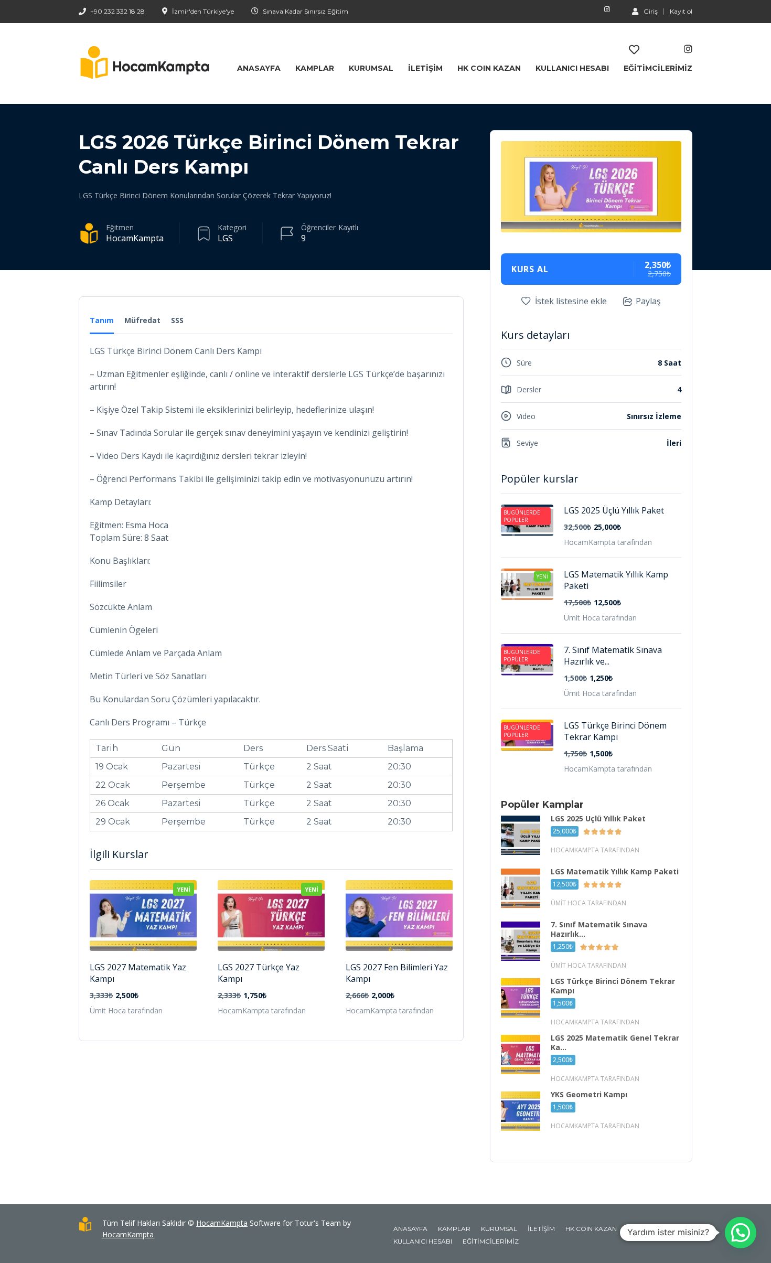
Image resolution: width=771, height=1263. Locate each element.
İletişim (425, 68)
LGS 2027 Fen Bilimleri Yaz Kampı (397, 972)
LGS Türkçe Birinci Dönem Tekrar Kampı (615, 731)
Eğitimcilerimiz (658, 68)
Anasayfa (259, 68)
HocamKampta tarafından (262, 1010)
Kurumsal (371, 68)
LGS (225, 238)
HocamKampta (135, 238)
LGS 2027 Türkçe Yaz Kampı (258, 972)
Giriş (651, 11)
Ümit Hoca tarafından (126, 1010)
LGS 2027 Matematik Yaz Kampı (138, 972)
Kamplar (314, 68)
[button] (740, 1232)
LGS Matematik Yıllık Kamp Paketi (616, 580)
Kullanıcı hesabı (572, 68)
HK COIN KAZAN (489, 68)
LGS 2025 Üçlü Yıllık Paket (614, 510)
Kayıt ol (681, 11)
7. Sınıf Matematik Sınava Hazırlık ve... (613, 655)
